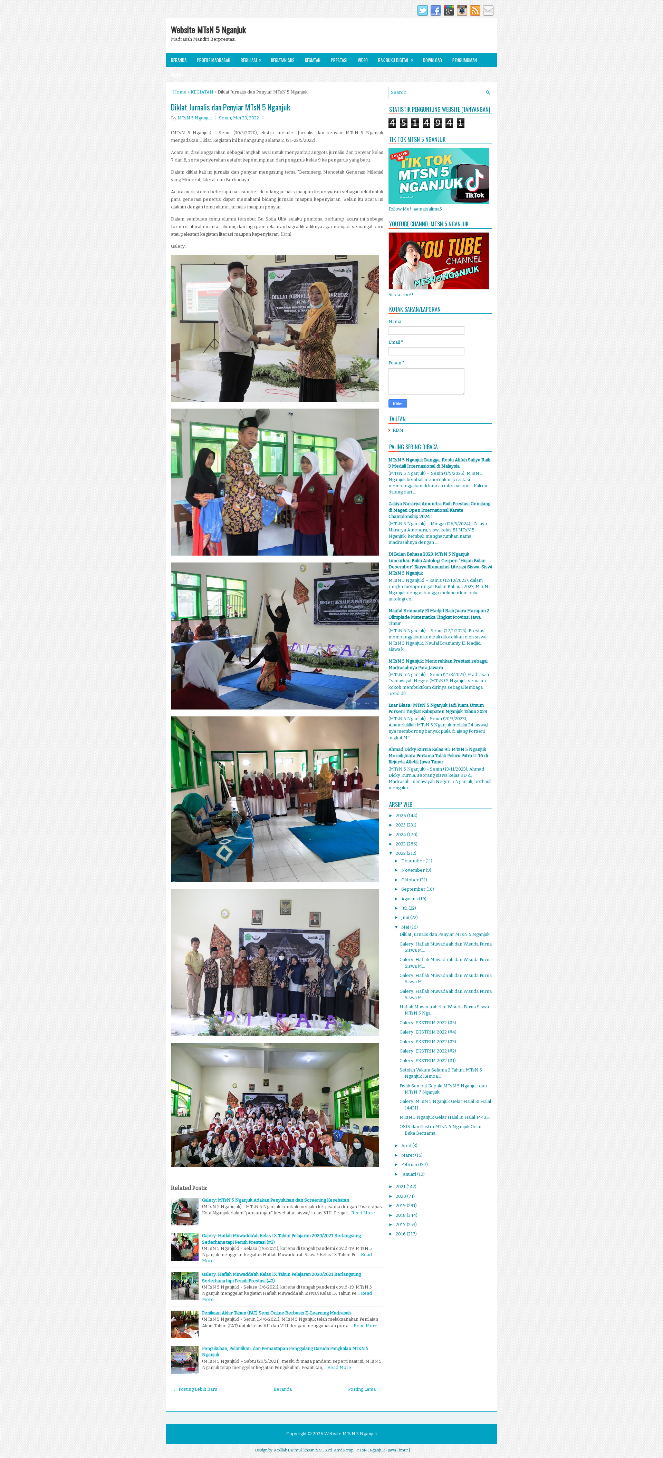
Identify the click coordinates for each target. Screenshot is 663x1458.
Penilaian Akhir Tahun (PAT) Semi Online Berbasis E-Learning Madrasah (276, 1312)
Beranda (178, 60)
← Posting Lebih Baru (195, 1389)
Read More (363, 1212)
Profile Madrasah (213, 60)
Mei (405, 927)
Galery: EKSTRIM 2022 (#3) (428, 1041)
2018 (401, 1215)
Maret (408, 1155)
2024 (401, 834)
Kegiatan (312, 60)
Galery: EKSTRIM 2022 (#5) (428, 1022)
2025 (401, 825)
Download (432, 60)
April (406, 1145)
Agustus (410, 898)
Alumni (177, 74)
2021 (401, 1186)
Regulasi (251, 59)
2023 (401, 844)
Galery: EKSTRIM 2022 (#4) (428, 1032)
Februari (410, 1164)
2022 (401, 853)
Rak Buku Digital (395, 59)
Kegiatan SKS (283, 60)
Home (179, 92)
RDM (398, 430)
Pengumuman (464, 60)
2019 (401, 1205)
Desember (413, 860)
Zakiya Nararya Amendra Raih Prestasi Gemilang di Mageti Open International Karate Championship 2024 (439, 510)
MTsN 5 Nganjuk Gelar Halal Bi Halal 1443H (445, 1117)
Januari (409, 1174)
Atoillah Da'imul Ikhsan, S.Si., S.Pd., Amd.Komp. (314, 1450)
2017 (401, 1224)
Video (363, 60)
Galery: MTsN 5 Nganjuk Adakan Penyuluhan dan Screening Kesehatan (275, 1200)
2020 (401, 1196)
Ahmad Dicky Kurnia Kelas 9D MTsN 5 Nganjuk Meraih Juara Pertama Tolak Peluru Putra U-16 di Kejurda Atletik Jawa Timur (438, 755)
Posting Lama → (364, 1389)
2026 (401, 815)
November (413, 870)
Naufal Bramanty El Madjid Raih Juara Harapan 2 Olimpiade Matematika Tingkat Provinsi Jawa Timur (438, 617)
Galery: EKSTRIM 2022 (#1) (428, 1060)
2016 (401, 1233)
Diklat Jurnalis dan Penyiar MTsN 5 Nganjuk (230, 106)
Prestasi (339, 60)
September (413, 889)
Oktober (410, 879)
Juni (405, 917)
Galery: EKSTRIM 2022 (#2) (428, 1051)
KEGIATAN (202, 92)
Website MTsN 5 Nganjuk (208, 29)
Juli (405, 908)
